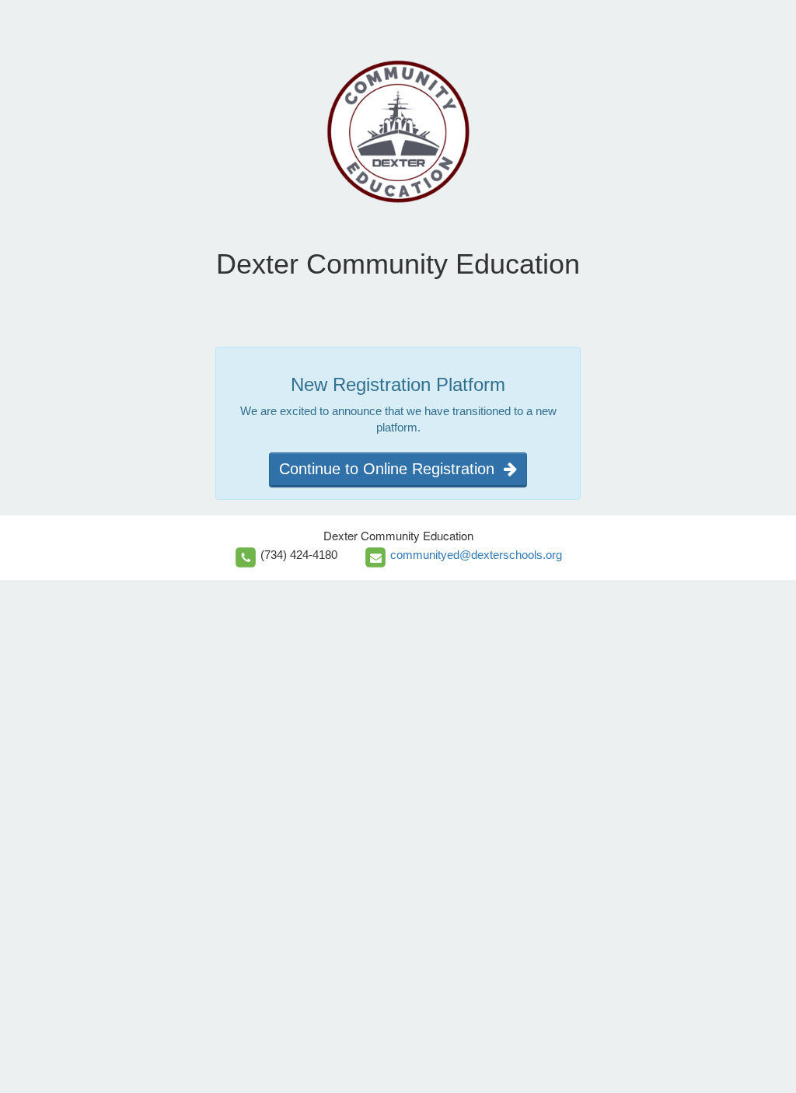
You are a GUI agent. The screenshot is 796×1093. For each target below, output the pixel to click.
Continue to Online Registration (391, 468)
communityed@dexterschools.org (476, 554)
